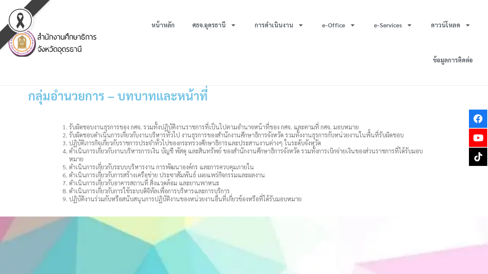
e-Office (333, 25)
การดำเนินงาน (274, 25)
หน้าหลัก (163, 25)
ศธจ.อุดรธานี (209, 25)
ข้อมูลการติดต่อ (453, 60)
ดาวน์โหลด (445, 25)
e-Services (388, 25)
